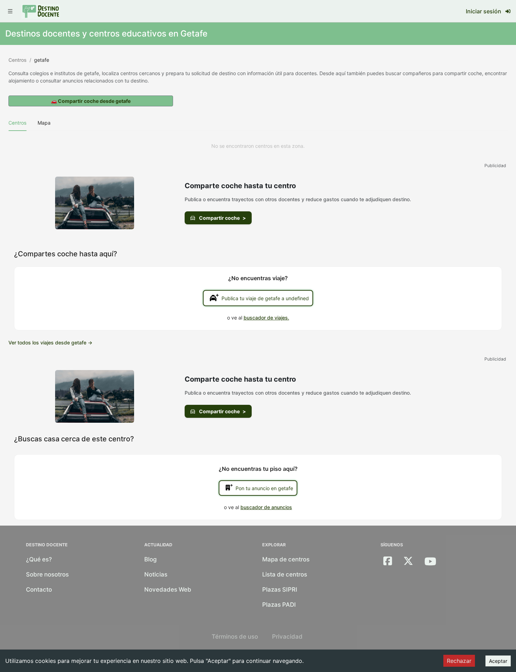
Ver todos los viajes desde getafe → (50, 342)
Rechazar (459, 660)
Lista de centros (284, 574)
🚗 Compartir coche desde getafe (91, 101)
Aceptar (498, 661)
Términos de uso (235, 636)
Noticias (155, 574)
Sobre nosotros (47, 574)
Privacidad (287, 636)
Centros (17, 60)
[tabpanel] (258, 146)
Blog (150, 559)
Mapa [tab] (44, 123)
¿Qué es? (39, 559)
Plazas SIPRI (279, 589)
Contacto (39, 589)
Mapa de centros (286, 559)
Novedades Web (167, 589)
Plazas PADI (279, 604)
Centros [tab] (17, 123)
